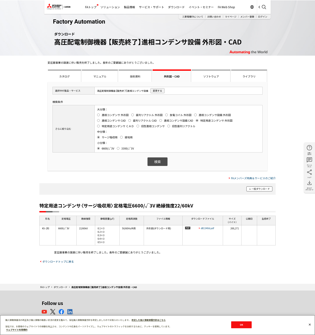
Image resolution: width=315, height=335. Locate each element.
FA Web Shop (226, 7)
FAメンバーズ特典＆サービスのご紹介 (253, 178)
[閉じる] (309, 324)
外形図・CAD (172, 76)
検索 (157, 161)
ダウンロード (176, 7)
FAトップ (90, 7)
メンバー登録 (247, 16)
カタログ (64, 76)
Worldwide (252, 7)
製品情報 (129, 7)
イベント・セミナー (201, 7)
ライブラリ (249, 76)
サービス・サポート (151, 7)
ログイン (262, 16)
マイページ (230, 16)
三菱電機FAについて (192, 16)
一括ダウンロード (261, 188)
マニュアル (99, 76)
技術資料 (135, 76)
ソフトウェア (211, 76)
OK (241, 324)
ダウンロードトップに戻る (58, 261)
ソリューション (110, 7)
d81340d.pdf (207, 228)
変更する (157, 90)
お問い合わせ (214, 16)
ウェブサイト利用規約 (16, 329)
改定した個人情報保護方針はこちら (149, 320)
